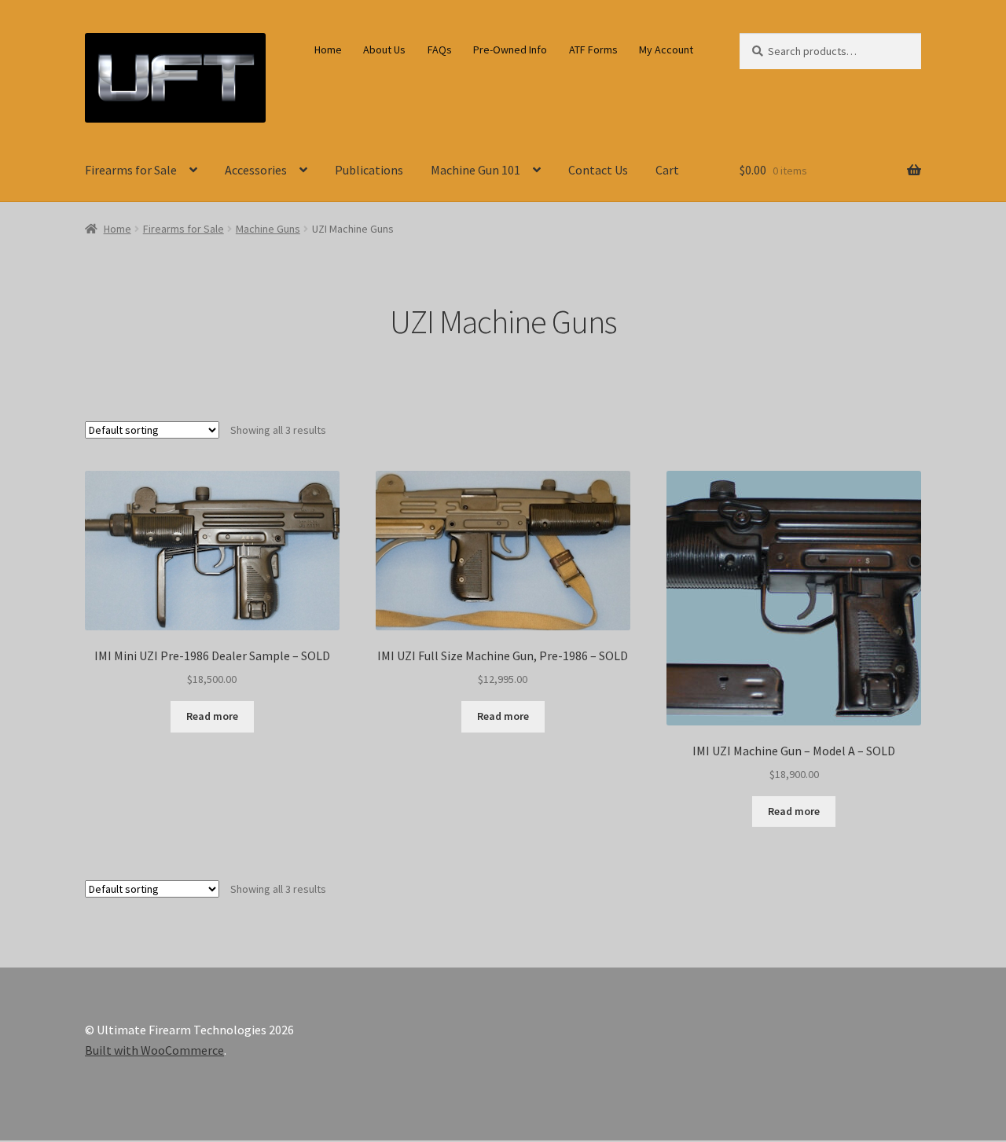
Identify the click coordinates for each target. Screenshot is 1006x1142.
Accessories (256, 170)
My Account (666, 49)
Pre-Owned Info (510, 49)
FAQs (440, 49)
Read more (212, 716)
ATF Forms (593, 49)
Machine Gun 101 (475, 170)
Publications (369, 170)
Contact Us (598, 170)
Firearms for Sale (131, 170)
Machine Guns (268, 229)
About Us (384, 49)
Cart (667, 170)
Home (328, 49)
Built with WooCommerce (154, 1050)
